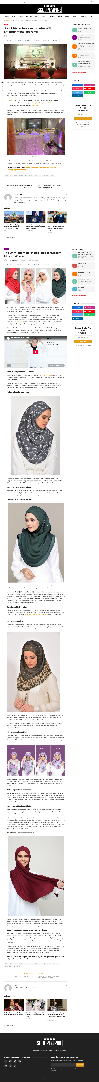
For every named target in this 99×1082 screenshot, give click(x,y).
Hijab (11, 963)
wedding (52, 175)
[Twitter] (2, 90)
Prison (30, 175)
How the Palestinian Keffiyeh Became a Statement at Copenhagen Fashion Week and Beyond (56, 1015)
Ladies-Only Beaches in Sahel (24, 976)
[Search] (91, 16)
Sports (67, 16)
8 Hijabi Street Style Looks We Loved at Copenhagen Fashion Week (35, 1014)
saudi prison (45, 175)
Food (36, 16)
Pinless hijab (17, 966)
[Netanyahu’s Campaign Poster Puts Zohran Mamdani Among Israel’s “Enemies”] (35, 217)
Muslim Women (8, 966)
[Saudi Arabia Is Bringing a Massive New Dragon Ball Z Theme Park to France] (14, 217)
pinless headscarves (46, 375)
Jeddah (21, 175)
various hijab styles (17, 322)
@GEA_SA (34, 103)
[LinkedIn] (2, 94)
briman (6, 175)
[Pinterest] (2, 98)
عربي (24, 2)
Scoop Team (11, 260)
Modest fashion (48, 963)
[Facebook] (2, 86)
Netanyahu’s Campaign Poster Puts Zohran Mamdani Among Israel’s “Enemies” (35, 226)
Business (29, 16)
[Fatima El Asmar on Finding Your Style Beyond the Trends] (14, 1005)
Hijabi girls (30, 963)
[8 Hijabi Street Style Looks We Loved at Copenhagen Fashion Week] (35, 1005)
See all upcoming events (80, 73)
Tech (74, 16)
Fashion (52, 16)
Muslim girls (56, 963)
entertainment (13, 175)
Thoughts (83, 16)
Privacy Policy (86, 124)
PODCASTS (7, 2)
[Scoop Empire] (49, 9)
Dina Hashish (12, 35)
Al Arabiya (17, 91)
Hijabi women (38, 963)
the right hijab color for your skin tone (35, 614)
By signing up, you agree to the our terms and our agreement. (84, 124)
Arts (13, 16)
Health (60, 16)
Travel (44, 16)
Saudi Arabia (37, 175)
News (7, 16)
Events (21, 16)
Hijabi (16, 963)
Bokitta (7, 963)
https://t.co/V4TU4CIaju (45, 103)
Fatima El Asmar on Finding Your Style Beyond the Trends (13, 1014)
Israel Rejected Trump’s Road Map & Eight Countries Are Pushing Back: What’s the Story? (56, 227)
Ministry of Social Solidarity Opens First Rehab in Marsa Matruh (50, 186)
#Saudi (12, 100)
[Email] (2, 106)
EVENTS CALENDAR (16, 2)
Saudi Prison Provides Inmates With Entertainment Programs (49, 977)
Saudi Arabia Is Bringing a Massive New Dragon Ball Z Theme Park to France (12, 226)
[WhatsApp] (2, 102)
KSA (26, 175)
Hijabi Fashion (22, 963)
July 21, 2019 (35, 105)
